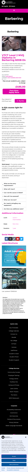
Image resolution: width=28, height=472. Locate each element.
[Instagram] (10, 239)
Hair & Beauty (9, 76)
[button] (26, 437)
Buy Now (21, 101)
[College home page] (8, 2)
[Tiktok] (14, 239)
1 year (14, 228)
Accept (14, 456)
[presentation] (14, 196)
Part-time (15, 224)
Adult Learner (11, 77)
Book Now (18, 77)
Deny (14, 460)
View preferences (14, 464)
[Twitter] (21, 239)
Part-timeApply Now (14, 91)
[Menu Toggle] (14, 10)
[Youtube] (18, 239)
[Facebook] (6, 239)
